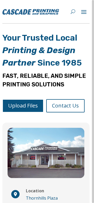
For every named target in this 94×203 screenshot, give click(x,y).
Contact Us (65, 105)
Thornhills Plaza (42, 198)
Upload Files (23, 105)
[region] (47, 101)
